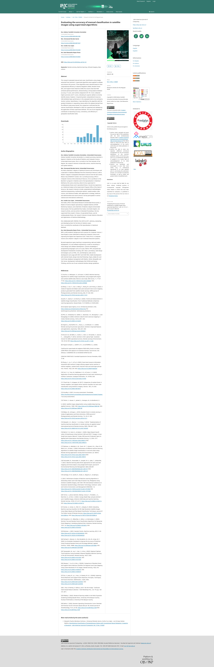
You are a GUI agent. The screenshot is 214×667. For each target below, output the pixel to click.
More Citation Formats (113, 213)
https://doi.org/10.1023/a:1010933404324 (72, 533)
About (71, 11)
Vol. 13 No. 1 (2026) (77, 17)
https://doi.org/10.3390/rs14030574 (71, 569)
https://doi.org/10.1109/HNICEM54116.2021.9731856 (76, 491)
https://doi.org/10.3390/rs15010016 (77, 525)
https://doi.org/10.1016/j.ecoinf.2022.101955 (73, 378)
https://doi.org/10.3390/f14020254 (87, 368)
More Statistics (137, 102)
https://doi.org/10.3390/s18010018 (71, 388)
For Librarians (136, 66)
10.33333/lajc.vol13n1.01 (113, 210)
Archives (68, 17)
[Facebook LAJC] (136, 38)
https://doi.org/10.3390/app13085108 (88, 406)
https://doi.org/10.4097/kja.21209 (87, 607)
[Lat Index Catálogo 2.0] (141, 166)
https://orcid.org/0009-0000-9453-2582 (70, 36)
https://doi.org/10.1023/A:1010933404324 (72, 535)
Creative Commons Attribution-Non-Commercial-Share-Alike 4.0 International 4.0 (119, 139)
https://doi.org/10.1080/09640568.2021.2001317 (74, 469)
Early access (109, 11)
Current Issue (62, 11)
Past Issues (119, 11)
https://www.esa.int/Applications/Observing (73, 309)
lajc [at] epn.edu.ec (129, 646)
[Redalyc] (143, 129)
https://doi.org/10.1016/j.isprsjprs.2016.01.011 (74, 418)
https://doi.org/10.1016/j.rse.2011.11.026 (81, 341)
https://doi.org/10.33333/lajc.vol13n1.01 (75, 62)
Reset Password (141, 1)
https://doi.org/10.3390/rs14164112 (91, 501)
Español (135, 51)
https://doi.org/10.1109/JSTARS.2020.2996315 (74, 442)
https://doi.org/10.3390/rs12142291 (71, 321)
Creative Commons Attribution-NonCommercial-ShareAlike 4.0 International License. (99, 649)
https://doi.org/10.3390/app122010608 (86, 545)
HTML (118, 66)
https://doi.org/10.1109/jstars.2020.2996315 (73, 440)
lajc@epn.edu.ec (137, 28)
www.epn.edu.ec (146, 643)
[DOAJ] (143, 156)
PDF (110, 66)
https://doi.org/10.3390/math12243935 (72, 582)
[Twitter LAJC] (141, 38)
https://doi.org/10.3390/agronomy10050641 (73, 331)
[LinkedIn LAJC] (147, 38)
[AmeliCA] (143, 137)
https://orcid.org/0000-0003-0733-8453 (70, 56)
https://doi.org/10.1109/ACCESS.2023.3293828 (78, 281)
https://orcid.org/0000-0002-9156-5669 (70, 50)
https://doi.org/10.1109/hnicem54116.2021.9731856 (75, 489)
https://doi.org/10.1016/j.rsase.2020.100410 (73, 454)
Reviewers (100, 11)
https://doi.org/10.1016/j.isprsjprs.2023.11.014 (74, 295)
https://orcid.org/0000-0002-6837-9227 (70, 43)
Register (149, 1)
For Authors (136, 63)
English (135, 48)
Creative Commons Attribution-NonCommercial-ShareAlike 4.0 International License (117, 112)
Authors (90, 11)
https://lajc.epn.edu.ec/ (139, 25)
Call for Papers (80, 11)
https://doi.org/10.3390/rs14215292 (71, 557)
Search (152, 11)
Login (154, 1)
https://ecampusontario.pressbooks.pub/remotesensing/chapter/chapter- (82, 394)
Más (135, 169)
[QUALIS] (143, 147)
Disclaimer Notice (113, 196)
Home (62, 17)
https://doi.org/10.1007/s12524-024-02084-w (84, 515)
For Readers (136, 61)
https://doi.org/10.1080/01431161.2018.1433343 (74, 428)
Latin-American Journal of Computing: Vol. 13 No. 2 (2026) (88, 625)
